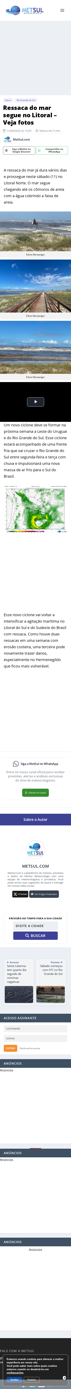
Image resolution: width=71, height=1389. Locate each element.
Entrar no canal (37, 792)
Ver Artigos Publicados (46, 894)
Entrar (10, 1048)
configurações (15, 1372)
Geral (8, 100)
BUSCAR (38, 935)
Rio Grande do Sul (26, 100)
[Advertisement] (35, 58)
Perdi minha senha (30, 1048)
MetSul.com (21, 139)
